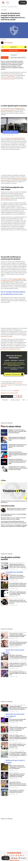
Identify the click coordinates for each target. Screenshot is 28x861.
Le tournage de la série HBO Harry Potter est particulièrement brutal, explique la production (13, 522)
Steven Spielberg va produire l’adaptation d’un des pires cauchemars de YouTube (17, 775)
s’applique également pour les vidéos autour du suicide (13, 279)
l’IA (5, 261)
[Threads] (23, 855)
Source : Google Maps (8, 135)
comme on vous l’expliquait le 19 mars (10, 349)
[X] (9, 855)
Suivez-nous (5, 57)
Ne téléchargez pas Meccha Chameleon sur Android (16, 791)
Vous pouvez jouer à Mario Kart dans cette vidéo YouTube (17, 720)
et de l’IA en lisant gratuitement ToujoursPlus (11, 384)
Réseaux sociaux (15, 399)
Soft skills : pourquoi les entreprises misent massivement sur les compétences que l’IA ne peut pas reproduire (18, 656)
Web (24, 399)
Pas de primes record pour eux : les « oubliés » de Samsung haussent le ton (17, 746)
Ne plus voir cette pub (6, 423)
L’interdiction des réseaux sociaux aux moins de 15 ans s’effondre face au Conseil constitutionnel (17, 577)
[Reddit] (16, 855)
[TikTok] (7, 855)
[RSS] (18, 855)
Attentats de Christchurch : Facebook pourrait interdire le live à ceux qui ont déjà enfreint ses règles (17, 461)
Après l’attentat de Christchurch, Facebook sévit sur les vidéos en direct (17, 439)
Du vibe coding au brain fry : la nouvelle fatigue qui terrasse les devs (13, 514)
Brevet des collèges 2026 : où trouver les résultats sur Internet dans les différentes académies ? (18, 737)
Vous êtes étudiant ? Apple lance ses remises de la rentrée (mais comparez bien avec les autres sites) (18, 585)
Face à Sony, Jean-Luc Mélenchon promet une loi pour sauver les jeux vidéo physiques (17, 784)
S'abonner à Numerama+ (12, 374)
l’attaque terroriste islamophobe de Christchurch (12, 109)
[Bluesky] (21, 855)
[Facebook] (14, 855)
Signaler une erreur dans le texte (9, 393)
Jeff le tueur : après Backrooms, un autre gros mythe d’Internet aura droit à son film (17, 593)
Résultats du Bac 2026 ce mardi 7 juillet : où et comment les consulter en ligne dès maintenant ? (17, 729)
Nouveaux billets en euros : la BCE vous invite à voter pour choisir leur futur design (13, 518)
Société (4, 10)
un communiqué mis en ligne (12, 77)
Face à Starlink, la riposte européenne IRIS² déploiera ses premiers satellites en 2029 (17, 635)
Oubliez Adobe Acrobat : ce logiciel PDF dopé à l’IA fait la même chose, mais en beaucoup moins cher (17, 566)
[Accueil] (3, 3)
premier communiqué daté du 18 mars (15, 138)
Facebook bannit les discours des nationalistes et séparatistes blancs (17, 446)
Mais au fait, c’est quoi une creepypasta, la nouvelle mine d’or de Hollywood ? (17, 767)
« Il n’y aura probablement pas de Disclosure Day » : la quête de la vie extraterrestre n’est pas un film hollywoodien (18, 754)
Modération (5, 399)
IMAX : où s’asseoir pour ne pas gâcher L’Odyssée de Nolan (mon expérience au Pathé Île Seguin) (14, 525)
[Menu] (8, 3)
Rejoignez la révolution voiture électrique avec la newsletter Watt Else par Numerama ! (17, 431)
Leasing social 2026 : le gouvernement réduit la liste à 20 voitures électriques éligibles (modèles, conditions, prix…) (18, 708)
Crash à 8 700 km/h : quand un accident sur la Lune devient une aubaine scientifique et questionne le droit (18, 665)
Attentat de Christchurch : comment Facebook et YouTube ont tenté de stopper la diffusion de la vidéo (17, 454)
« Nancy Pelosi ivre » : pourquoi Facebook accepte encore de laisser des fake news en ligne (17, 468)
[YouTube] (5, 855)
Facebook (10, 75)
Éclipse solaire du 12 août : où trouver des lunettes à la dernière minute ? (17, 509)
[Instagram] (12, 855)
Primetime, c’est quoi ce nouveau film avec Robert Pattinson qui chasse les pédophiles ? (18, 643)
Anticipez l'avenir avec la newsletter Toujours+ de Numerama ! (14, 501)
